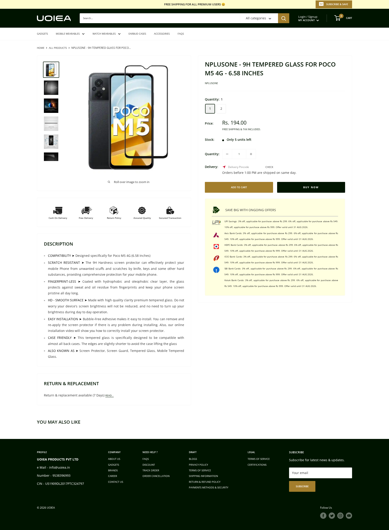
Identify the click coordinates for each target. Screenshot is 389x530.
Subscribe (302, 486)
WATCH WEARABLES (104, 33)
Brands (113, 470)
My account (306, 20)
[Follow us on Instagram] (340, 515)
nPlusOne (211, 83)
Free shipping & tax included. (241, 129)
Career (112, 476)
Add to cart (239, 187)
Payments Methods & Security (208, 487)
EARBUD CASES (137, 33)
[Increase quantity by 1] (251, 154)
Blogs (193, 459)
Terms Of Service (259, 459)
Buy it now (311, 187)
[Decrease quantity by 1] (227, 154)
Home (40, 47)
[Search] (283, 18)
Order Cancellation (156, 476)
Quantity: (212, 154)
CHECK (269, 167)
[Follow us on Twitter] (332, 515)
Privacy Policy (198, 464)
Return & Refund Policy (204, 481)
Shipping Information (203, 476)
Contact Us (115, 481)
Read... (109, 395)
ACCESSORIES (162, 33)
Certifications (257, 464)
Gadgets (113, 464)
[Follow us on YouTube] (349, 515)
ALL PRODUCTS (58, 47)
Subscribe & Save (337, 4)
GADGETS (42, 33)
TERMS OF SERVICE (200, 470)
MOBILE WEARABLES (68, 33)
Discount (148, 464)
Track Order (150, 470)
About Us (114, 459)
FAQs (181, 33)
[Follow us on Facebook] (323, 515)
